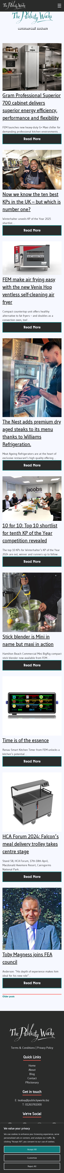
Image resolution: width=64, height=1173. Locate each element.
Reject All (32, 1166)
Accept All (32, 1149)
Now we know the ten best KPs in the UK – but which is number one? (31, 201)
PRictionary (32, 1082)
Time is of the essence (25, 740)
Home (32, 1065)
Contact (32, 1078)
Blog (32, 1074)
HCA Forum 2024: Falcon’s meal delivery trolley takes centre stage (30, 843)
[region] (32, 1148)
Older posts (8, 996)
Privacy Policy (45, 1048)
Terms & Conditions (23, 1048)
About (32, 1070)
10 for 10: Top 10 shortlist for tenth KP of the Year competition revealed (29, 533)
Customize (32, 1157)
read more (32, 139)
